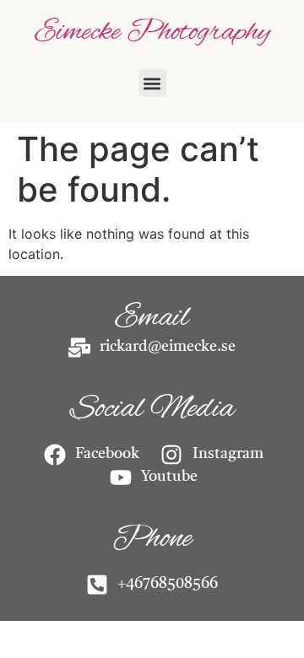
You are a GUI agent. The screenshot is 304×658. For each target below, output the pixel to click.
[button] (152, 83)
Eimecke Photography (152, 32)
